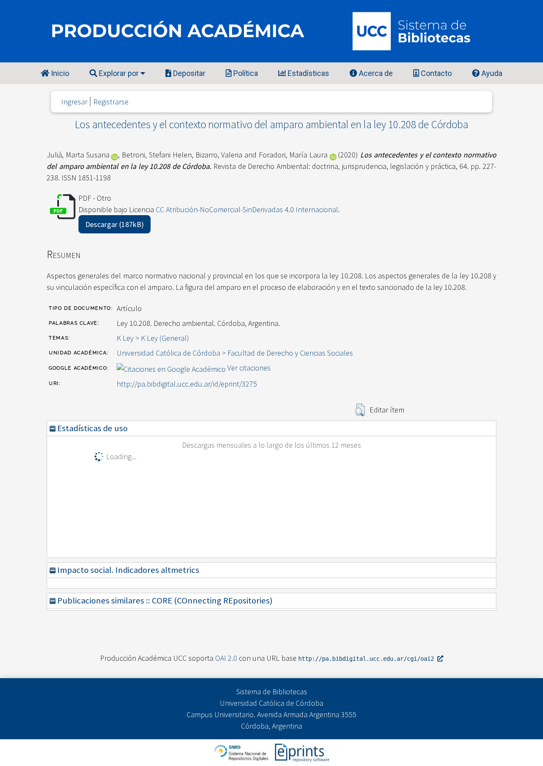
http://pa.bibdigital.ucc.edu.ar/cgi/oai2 (367, 658)
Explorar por (118, 73)
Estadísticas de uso (92, 428)
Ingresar (74, 102)
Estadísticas (307, 73)
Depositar (188, 73)
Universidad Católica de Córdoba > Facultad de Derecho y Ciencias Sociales (235, 353)
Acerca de (375, 73)
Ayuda (491, 73)
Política (245, 73)
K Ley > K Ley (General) (153, 338)
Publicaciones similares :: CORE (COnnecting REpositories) (164, 600)
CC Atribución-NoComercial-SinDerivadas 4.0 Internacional (247, 209)
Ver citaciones (249, 368)
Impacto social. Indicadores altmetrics (127, 569)
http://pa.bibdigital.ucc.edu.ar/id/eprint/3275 (187, 384)
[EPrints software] (301, 752)
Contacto (435, 73)
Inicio (59, 73)
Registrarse (111, 102)
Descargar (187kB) (114, 224)
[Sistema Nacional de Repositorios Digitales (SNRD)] (242, 752)
